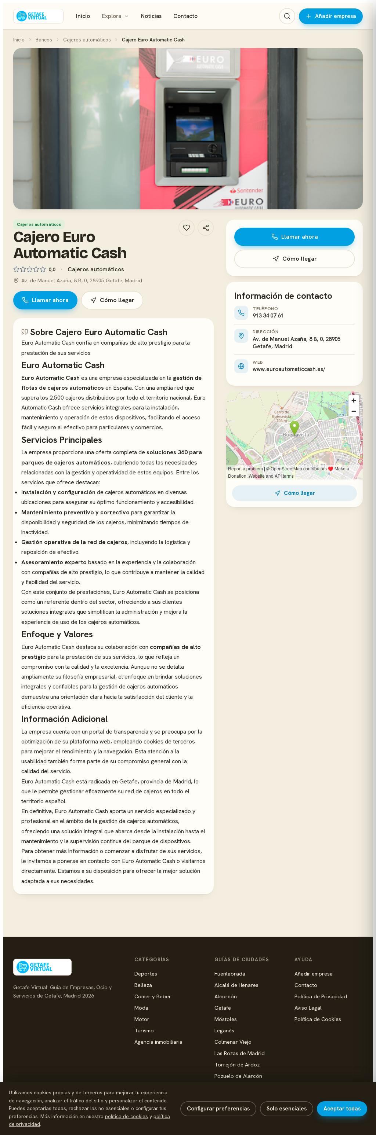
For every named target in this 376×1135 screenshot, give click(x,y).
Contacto (185, 16)
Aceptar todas (342, 1108)
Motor (141, 1018)
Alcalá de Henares (236, 984)
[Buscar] (287, 16)
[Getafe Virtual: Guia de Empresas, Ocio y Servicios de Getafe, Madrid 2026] (38, 16)
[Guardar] (186, 228)
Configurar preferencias (218, 1108)
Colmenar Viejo (233, 1041)
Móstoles (225, 1018)
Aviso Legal (308, 1007)
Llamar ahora (50, 300)
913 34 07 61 (268, 315)
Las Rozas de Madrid (239, 1053)
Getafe (222, 1007)
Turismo (144, 1030)
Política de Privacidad (320, 996)
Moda (141, 1007)
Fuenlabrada (229, 973)
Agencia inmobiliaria (158, 1041)
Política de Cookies (317, 1018)
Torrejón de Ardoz (237, 1064)
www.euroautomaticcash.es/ (289, 369)
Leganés (224, 1030)
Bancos (44, 39)
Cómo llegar (117, 300)
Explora (111, 16)
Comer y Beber (152, 996)
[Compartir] (206, 228)
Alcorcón (225, 996)
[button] (188, 128)
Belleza (143, 984)
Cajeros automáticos (87, 39)
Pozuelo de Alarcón (238, 1075)
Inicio (83, 16)
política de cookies (126, 1116)
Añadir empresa (335, 16)
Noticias (151, 16)
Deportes (145, 973)
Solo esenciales (287, 1108)
